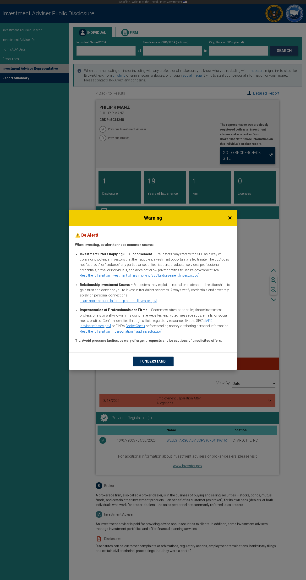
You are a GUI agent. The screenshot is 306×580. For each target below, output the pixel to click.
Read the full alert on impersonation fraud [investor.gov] (121, 331)
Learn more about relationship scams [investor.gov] (118, 301)
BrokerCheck (135, 326)
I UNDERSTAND (153, 361)
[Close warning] (230, 218)
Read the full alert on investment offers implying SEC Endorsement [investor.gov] (139, 275)
